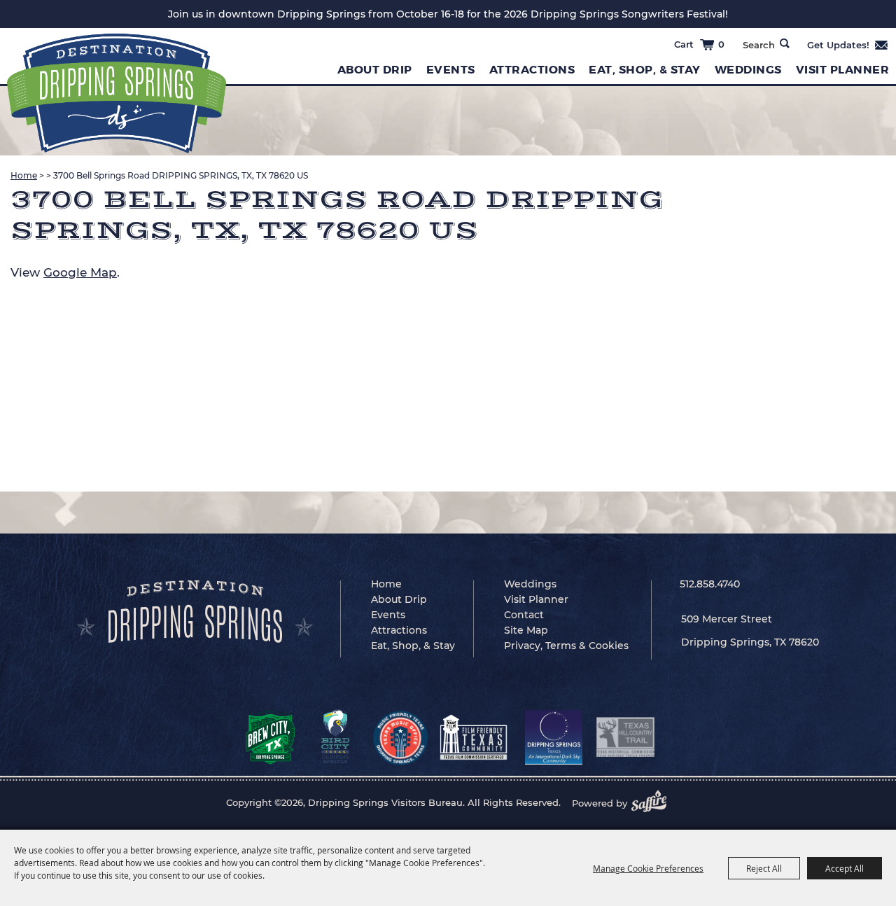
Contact (524, 614)
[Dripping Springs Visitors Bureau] (116, 93)
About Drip (374, 69)
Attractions (532, 69)
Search (785, 43)
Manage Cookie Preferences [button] (648, 868)
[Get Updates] (848, 44)
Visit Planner (536, 599)
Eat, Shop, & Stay (645, 69)
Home (23, 175)
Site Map (526, 630)
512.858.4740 (710, 584)
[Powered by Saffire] (653, 803)
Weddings (748, 69)
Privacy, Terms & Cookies (566, 645)
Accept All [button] (844, 868)
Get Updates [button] (848, 44)
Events (450, 69)
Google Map (80, 272)
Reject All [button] (764, 868)
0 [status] (721, 44)
